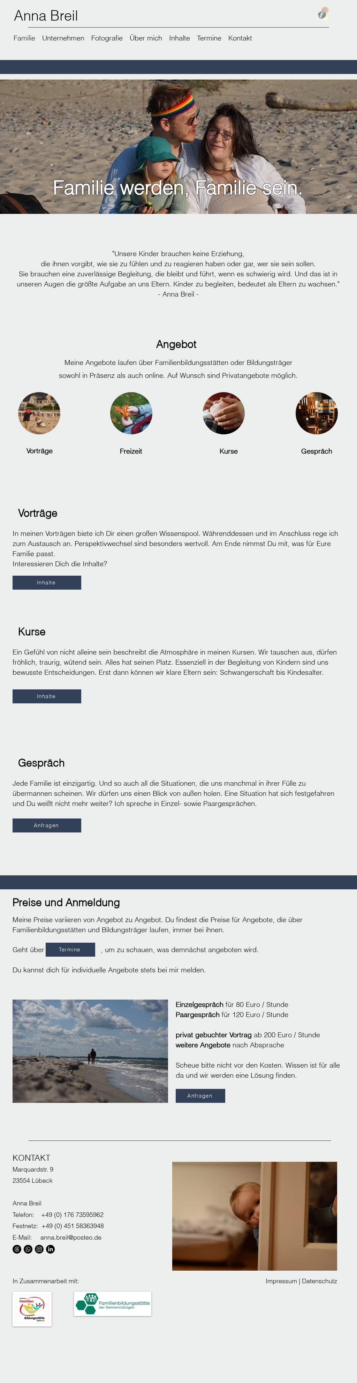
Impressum (281, 1281)
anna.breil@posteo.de (70, 1237)
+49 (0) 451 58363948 (72, 1226)
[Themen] (17, 1249)
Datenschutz (319, 1281)
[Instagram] (39, 1249)
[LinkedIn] (50, 1249)
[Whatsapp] (28, 1249)
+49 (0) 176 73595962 (72, 1215)
